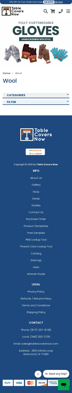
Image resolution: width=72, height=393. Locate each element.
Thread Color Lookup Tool (36, 246)
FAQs (36, 192)
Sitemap (36, 260)
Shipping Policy (36, 312)
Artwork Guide (36, 274)
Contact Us (36, 212)
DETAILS (59, 2)
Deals (36, 198)
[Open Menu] (67, 11)
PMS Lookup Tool (36, 239)
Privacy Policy (36, 291)
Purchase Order (36, 219)
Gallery (36, 185)
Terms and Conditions (36, 305)
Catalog (36, 253)
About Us (36, 178)
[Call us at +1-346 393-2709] (61, 12)
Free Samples (36, 233)
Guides (36, 205)
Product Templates (36, 226)
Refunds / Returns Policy (36, 298)
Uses (36, 267)
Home (6, 73)
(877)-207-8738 (40, 330)
